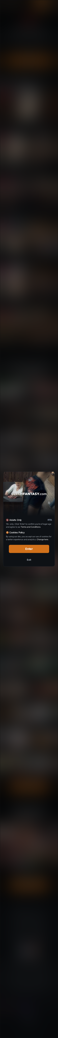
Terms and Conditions (30, 527)
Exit (29, 559)
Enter (29, 549)
